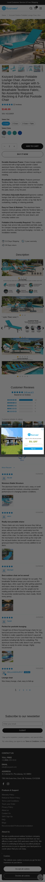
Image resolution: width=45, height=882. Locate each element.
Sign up (33, 448)
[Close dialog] (42, 429)
